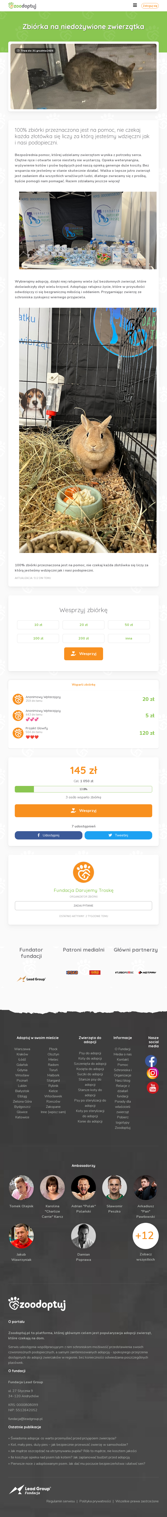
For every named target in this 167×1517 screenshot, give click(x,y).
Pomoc (122, 1064)
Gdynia (22, 1070)
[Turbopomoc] (124, 972)
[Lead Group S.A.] (31, 979)
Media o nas (123, 1054)
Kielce (53, 1091)
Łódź (22, 1059)
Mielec (53, 1059)
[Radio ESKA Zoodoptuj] (72, 972)
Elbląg (22, 1096)
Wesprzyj (87, 653)
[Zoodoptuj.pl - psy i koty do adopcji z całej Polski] (26, 5)
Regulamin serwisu (60, 1501)
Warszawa (22, 1049)
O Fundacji (122, 1049)
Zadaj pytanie (83, 905)
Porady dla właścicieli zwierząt (123, 1106)
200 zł (83, 638)
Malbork (53, 1075)
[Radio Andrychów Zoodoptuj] (95, 972)
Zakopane (53, 1106)
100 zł (38, 638)
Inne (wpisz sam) (53, 1112)
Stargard (53, 1080)
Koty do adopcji (90, 1058)
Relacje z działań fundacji (123, 1091)
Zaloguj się (150, 6)
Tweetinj (121, 835)
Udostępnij (50, 835)
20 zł (84, 624)
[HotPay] (147, 972)
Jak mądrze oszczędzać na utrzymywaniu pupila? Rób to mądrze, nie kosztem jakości (74, 1451)
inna (128, 638)
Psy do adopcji (90, 1053)
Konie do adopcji (90, 1121)
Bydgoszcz (22, 1106)
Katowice (22, 1117)
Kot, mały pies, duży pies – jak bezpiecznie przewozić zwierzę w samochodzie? (69, 1444)
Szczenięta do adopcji (90, 1063)
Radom (53, 1064)
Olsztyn (53, 1054)
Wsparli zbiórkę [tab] (83, 685)
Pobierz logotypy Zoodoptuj (122, 1122)
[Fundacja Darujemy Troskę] (83, 872)
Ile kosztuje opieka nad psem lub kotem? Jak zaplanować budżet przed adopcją (70, 1457)
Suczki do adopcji (90, 1074)
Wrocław (22, 1075)
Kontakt (123, 1059)
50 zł (129, 624)
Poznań (22, 1080)
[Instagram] (153, 1072)
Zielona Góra (22, 1101)
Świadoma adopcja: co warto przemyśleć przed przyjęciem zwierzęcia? (63, 1438)
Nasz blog (122, 1080)
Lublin (22, 1085)
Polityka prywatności (95, 1501)
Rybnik (53, 1085)
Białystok (22, 1091)
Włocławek (53, 1096)
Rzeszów (53, 1101)
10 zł (38, 624)
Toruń (53, 1070)
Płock (53, 1049)
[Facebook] (151, 1060)
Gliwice (22, 1112)
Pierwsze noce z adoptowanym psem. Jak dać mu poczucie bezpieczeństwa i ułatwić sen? (78, 1463)
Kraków (22, 1054)
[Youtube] (153, 1087)
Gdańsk (22, 1064)
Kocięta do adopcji (90, 1069)
